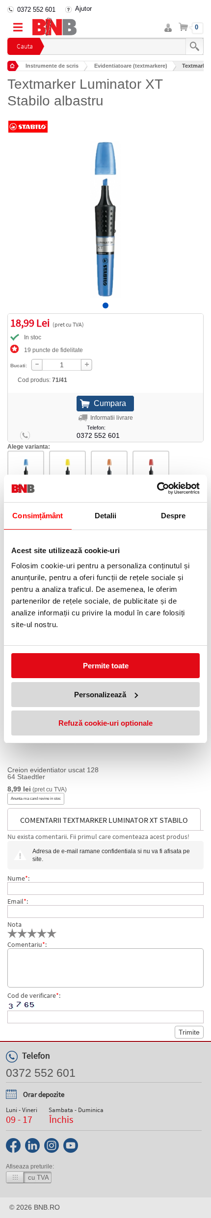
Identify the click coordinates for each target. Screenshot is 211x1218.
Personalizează (100, 694)
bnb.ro (47, 1207)
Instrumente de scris (52, 66)
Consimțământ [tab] (37, 515)
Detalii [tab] (106, 515)
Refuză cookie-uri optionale (105, 723)
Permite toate (106, 665)
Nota (14, 924)
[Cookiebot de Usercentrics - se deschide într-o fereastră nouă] (157, 488)
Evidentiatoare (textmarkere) (130, 66)
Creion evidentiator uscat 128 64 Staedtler (53, 773)
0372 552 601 (36, 9)
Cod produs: (42, 380)
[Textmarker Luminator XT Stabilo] (105, 212)
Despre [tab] (173, 515)
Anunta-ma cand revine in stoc (36, 798)
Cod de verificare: (33, 995)
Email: (17, 901)
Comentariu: (27, 944)
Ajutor (83, 8)
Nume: (18, 878)
